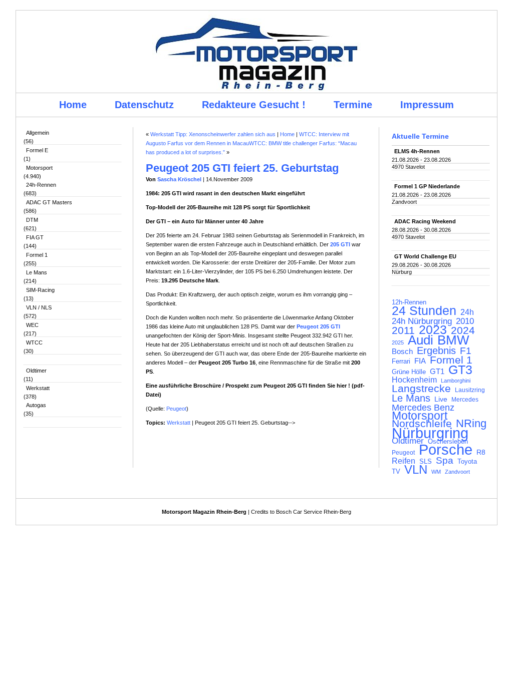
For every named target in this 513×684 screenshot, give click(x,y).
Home (73, 104)
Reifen (403, 461)
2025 (398, 342)
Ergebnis (436, 351)
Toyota (467, 461)
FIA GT (35, 237)
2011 (403, 330)
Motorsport (39, 168)
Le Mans (36, 272)
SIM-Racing (40, 290)
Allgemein (37, 133)
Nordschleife (422, 424)
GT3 (460, 370)
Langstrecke (421, 389)
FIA (420, 361)
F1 (465, 351)
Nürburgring (430, 433)
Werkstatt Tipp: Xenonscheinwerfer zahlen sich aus (213, 134)
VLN (415, 470)
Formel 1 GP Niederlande (427, 186)
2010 (465, 321)
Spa (444, 461)
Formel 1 (37, 255)
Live (440, 399)
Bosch (402, 352)
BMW (453, 340)
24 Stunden (424, 310)
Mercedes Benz (423, 408)
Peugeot (403, 452)
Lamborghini (455, 381)
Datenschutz (144, 104)
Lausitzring (470, 390)
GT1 (437, 372)
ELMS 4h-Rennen (417, 151)
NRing (471, 424)
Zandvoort (457, 472)
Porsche (445, 450)
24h (467, 312)
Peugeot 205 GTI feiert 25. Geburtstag (242, 168)
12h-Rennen (409, 302)
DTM (32, 220)
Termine (353, 104)
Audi (420, 340)
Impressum (427, 104)
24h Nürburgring (422, 321)
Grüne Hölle (409, 372)
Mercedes (464, 399)
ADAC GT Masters (49, 202)
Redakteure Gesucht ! (254, 104)
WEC (32, 325)
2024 (463, 330)
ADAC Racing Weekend (425, 221)
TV (396, 471)
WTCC (34, 342)
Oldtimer (36, 371)
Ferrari (401, 361)
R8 (480, 452)
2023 (433, 330)
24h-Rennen (41, 185)
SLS (425, 461)
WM (436, 472)
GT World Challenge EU (425, 256)
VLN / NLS (39, 307)
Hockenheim (414, 380)
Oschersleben (448, 441)
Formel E (37, 150)
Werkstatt (38, 388)
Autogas (36, 405)
